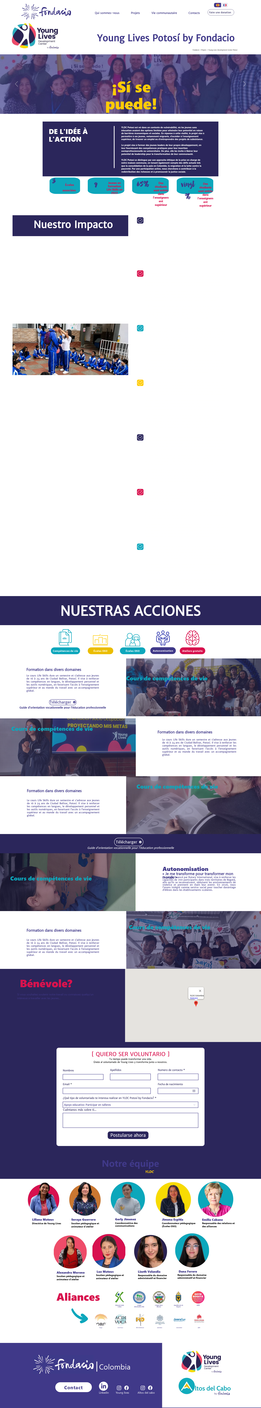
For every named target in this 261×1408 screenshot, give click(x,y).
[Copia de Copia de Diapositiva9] (130, 106)
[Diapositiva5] (133, 106)
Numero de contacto (170, 1070)
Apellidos (115, 1070)
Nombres (68, 1070)
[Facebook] (150, 1388)
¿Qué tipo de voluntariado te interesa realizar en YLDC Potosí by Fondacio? (108, 1098)
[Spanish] (217, 5)
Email (66, 1084)
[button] (135, 13)
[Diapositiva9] (125, 106)
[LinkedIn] (103, 1386)
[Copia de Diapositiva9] (127, 106)
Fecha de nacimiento (170, 1084)
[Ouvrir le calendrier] (194, 1091)
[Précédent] (16, 84)
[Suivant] (244, 84)
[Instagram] (143, 1388)
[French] (224, 5)
